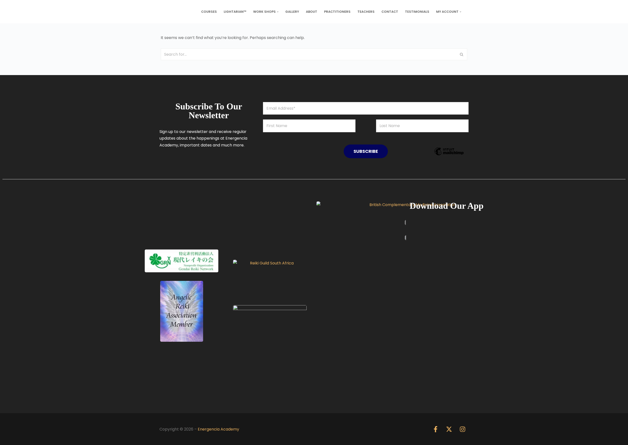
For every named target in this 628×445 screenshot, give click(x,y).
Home (172, 12)
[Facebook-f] (435, 429)
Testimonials (417, 12)
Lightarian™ (235, 12)
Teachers (366, 12)
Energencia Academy (218, 429)
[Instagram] (462, 429)
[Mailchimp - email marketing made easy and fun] (449, 155)
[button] (277, 12)
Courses (209, 12)
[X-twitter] (449, 429)
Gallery (292, 12)
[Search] (461, 54)
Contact (389, 12)
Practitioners (337, 12)
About (311, 12)
